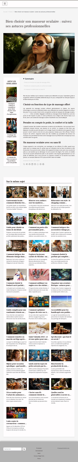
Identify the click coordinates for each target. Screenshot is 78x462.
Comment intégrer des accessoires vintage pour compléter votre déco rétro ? (61, 230)
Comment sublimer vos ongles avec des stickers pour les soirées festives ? (38, 286)
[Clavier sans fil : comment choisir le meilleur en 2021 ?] (39, 384)
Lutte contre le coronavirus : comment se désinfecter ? (15, 423)
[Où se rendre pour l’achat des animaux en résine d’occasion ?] (16, 384)
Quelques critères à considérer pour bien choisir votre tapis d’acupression (11, 109)
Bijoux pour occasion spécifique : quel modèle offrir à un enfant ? (16, 366)
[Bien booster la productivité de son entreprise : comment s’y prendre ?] (61, 355)
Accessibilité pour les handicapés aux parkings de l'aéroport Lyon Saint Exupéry (61, 313)
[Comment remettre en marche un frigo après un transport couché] (16, 328)
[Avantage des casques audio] (11, 125)
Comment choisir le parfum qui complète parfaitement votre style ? (61, 257)
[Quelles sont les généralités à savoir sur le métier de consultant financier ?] (61, 384)
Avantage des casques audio (11, 136)
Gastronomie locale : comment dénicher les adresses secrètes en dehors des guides (15, 204)
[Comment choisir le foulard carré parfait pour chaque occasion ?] (16, 274)
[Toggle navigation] (4, 3)
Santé (39, 453)
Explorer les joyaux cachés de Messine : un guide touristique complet (38, 257)
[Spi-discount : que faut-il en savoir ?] (61, 328)
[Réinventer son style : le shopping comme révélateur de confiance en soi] (61, 192)
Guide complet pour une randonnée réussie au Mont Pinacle (16, 312)
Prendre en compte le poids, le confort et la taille (38, 86)
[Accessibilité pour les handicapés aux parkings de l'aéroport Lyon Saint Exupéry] (61, 301)
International (39, 451)
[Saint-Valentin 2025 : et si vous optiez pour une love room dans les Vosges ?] (39, 328)
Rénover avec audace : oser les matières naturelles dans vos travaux (38, 204)
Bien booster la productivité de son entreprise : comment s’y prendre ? (61, 367)
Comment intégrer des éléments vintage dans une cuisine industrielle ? (16, 256)
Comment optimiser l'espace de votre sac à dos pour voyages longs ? (39, 312)
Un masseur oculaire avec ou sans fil (34, 89)
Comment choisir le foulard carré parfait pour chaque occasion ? (16, 285)
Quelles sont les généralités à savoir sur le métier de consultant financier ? (60, 396)
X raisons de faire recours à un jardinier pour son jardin (11, 159)
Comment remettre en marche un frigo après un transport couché (15, 339)
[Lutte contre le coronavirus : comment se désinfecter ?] (16, 412)
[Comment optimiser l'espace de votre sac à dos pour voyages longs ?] (39, 301)
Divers (11, 12)
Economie (39, 448)
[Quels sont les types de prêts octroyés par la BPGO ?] (39, 355)
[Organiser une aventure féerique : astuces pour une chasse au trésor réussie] (61, 274)
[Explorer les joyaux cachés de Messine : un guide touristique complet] (39, 246)
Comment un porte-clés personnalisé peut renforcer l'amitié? (38, 229)
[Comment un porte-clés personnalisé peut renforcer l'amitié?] (39, 219)
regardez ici (26, 114)
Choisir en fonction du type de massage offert (37, 82)
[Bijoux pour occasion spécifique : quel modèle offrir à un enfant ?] (16, 355)
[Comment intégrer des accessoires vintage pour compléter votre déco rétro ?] (61, 219)
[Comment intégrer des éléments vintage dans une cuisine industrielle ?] (16, 246)
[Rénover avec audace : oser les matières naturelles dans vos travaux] (39, 192)
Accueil (5, 12)
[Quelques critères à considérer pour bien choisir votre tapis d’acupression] (11, 94)
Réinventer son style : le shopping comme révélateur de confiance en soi (60, 204)
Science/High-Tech (39, 456)
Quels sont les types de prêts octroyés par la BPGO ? (38, 366)
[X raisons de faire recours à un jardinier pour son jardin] (11, 148)
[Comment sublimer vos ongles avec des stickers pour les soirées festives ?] (39, 274)
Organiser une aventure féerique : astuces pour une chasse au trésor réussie (61, 286)
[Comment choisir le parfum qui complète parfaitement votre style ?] (61, 246)
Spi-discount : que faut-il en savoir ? (61, 338)
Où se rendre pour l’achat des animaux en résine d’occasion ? (15, 394)
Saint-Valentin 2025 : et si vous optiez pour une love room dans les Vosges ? (38, 340)
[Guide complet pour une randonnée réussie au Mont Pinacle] (16, 301)
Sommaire (29, 78)
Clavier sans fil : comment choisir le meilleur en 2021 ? (36, 394)
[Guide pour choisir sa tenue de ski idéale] (16, 219)
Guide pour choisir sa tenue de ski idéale (15, 228)
